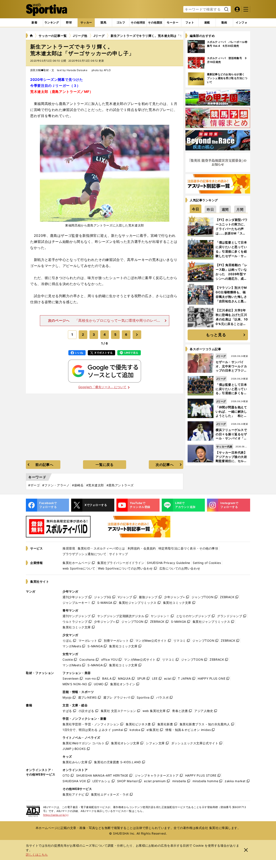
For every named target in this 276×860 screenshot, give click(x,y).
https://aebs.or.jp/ (56, 814)
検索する (225, 9)
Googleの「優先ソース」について (102, 387)
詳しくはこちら (37, 854)
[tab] (68, 22)
